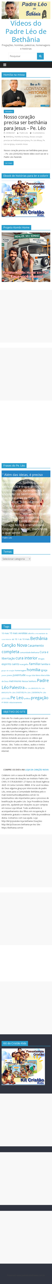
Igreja (44, 670)
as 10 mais (24, 639)
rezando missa (21, 144)
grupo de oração (8, 671)
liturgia (28, 675)
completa (10, 651)
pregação (39, 697)
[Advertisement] (26, 316)
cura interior (27, 658)
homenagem (20, 670)
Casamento (36, 645)
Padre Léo (24, 133)
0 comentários (38, 133)
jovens (9, 675)
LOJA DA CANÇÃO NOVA (37, 769)
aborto (31, 633)
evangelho (24, 664)
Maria (38, 675)
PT (2, 703)
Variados (9, 111)
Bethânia (9, 136)
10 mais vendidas (19, 633)
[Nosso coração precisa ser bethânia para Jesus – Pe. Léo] (26, 81)
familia (34, 663)
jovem (4, 675)
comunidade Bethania (29, 652)
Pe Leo (17, 697)
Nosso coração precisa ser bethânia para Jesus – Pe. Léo (25, 122)
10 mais (5, 633)
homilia (33, 669)
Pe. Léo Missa (36, 140)
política (27, 698)
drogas (41, 658)
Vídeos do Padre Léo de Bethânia (26, 31)
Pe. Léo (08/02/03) (31, 688)
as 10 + (15, 639)
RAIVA (6, 702)
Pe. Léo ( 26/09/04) (32, 692)
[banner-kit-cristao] (23, 182)
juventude (19, 675)
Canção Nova (14, 645)
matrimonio (15, 681)
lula (33, 675)
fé (49, 664)
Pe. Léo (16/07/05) (16, 692)
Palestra (17, 687)
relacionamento (15, 702)
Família (44, 664)
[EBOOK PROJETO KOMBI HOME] (26, 234)
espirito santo (10, 664)
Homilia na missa (22, 136)
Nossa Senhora (29, 681)
